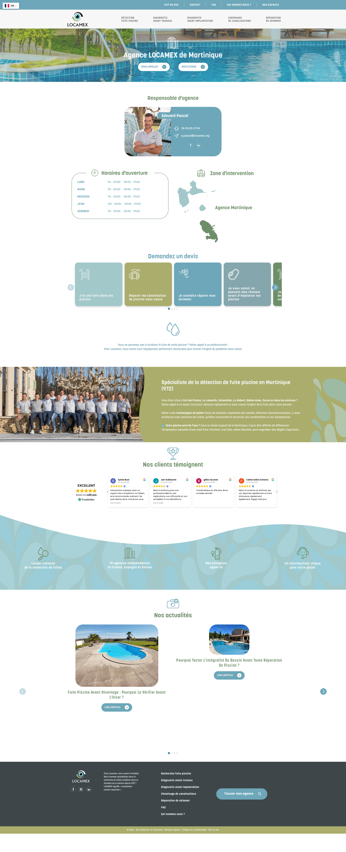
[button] (277, 492)
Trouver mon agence (238, 794)
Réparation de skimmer (175, 800)
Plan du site (213, 830)
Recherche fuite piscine (176, 773)
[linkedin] (198, 145)
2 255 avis (91, 494)
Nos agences (270, 4)
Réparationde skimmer (273, 19)
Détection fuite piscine (129, 19)
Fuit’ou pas (171, 4)
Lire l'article (112, 707)
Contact (195, 4)
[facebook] (190, 145)
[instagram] (81, 789)
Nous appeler (149, 67)
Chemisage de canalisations (239, 19)
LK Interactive (156, 830)
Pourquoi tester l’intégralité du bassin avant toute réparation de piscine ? (229, 663)
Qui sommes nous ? (239, 4)
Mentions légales (172, 830)
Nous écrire (189, 67)
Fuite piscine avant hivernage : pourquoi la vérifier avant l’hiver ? (117, 695)
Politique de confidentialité (194, 830)
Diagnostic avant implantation (200, 19)
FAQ (214, 4)
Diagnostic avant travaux (162, 19)
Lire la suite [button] (115, 503)
